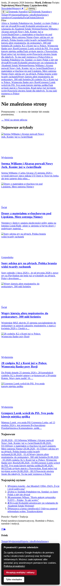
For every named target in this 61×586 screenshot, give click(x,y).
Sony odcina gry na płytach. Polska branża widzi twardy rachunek (27, 38)
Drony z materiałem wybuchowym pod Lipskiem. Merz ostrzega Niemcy (26, 36)
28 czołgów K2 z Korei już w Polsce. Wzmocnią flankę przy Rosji (29, 81)
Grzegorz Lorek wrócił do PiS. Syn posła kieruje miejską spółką (28, 83)
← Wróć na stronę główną (14, 119)
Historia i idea (27, 14)
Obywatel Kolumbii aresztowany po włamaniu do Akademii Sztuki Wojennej (26, 27)
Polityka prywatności (14, 566)
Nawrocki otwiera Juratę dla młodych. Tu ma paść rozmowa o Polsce (29, 55)
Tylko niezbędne (14, 579)
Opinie (32, 17)
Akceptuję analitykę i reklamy (20, 572)
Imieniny (29, 2)
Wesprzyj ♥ (17, 8)
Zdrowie (40, 17)
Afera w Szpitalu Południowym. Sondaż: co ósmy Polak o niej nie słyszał (29, 60)
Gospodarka (17, 17)
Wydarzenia (14, 14)
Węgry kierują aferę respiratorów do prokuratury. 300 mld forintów (27, 43)
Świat (26, 17)
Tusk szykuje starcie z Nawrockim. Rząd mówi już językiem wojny (29, 52)
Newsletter (6, 8)
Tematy (5, 14)
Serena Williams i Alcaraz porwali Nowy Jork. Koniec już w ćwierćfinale (29, 32)
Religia (37, 14)
